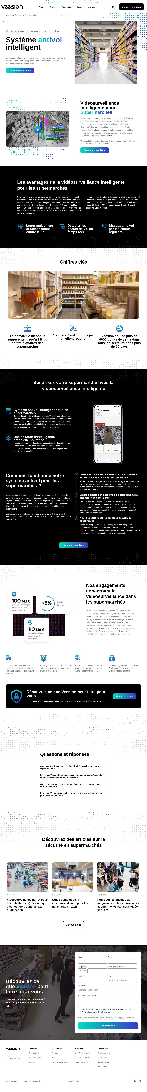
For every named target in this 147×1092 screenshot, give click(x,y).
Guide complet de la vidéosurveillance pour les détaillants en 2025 (70, 903)
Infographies (103, 1066)
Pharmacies (34, 1053)
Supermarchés (35, 1057)
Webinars (102, 1057)
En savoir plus (73, 925)
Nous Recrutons (82, 1062)
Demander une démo (20, 70)
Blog (53, 1057)
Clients (52, 7)
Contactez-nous (124, 696)
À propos (91, 7)
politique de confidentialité (117, 1019)
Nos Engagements (82, 1053)
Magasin (32, 1062)
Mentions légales (12, 1081)
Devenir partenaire (82, 1057)
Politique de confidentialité (31, 1081)
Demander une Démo (131, 7)
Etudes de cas (104, 1053)
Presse (80, 7)
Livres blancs (103, 1062)
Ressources (66, 7)
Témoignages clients (60, 1062)
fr (113, 7)
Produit (41, 7)
